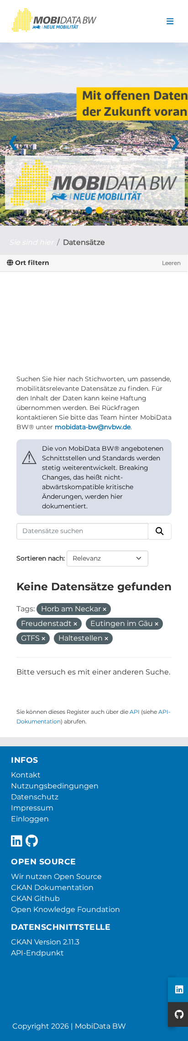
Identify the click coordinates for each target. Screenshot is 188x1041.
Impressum (32, 808)
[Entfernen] (104, 609)
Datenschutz (34, 797)
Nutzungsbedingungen (55, 786)
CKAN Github (35, 898)
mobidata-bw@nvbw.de (93, 427)
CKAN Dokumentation (52, 887)
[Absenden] (160, 531)
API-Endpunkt (37, 953)
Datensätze (84, 242)
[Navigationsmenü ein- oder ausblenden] (170, 21)
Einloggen (30, 818)
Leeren (171, 262)
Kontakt (26, 775)
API (135, 711)
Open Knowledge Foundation (65, 909)
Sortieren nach (39, 558)
